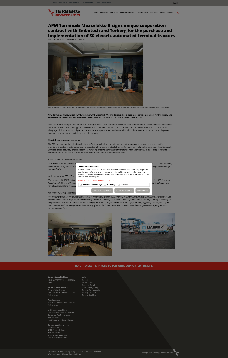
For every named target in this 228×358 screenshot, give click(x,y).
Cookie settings (84, 180)
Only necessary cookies (102, 190)
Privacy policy (98, 180)
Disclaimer (111, 180)
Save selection (142, 190)
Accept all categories (124, 190)
